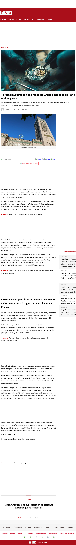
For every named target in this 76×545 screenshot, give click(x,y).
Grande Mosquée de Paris (18, 201)
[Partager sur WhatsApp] (47, 159)
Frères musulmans (34, 192)
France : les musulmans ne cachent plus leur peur (18, 439)
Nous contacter (71, 13)
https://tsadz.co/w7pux (17, 463)
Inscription (12, 533)
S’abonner (4, 533)
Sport (33, 19)
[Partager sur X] (43, 159)
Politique (4, 47)
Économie (11, 19)
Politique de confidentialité (67, 533)
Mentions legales (53, 533)
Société (18, 19)
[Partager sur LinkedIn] (53, 159)
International (41, 19)
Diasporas (26, 19)
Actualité (3, 19)
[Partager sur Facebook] (38, 159)
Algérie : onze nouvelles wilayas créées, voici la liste (25, 214)
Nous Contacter (29, 533)
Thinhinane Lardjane (11, 109)
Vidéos (49, 19)
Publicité (64, 13)
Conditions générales (40, 533)
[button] (38, 70)
